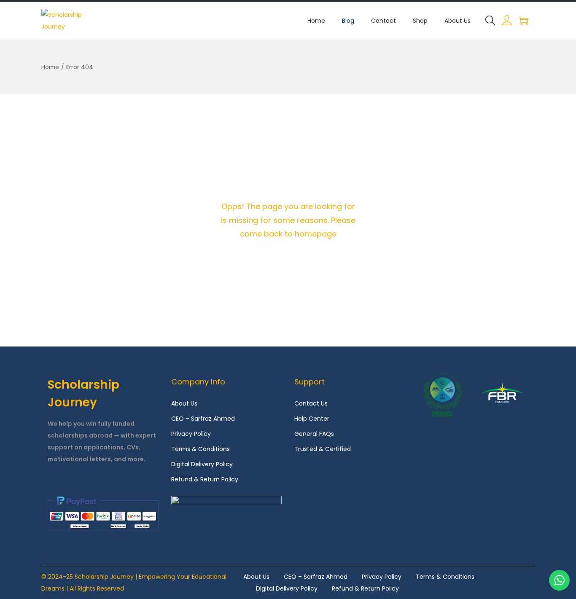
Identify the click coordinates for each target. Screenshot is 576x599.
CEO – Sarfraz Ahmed (203, 418)
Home (50, 67)
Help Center (311, 418)
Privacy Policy (191, 434)
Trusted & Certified (322, 449)
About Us (184, 403)
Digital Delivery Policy (202, 464)
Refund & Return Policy (204, 479)
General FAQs (314, 434)
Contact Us (311, 403)
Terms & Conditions (200, 449)
